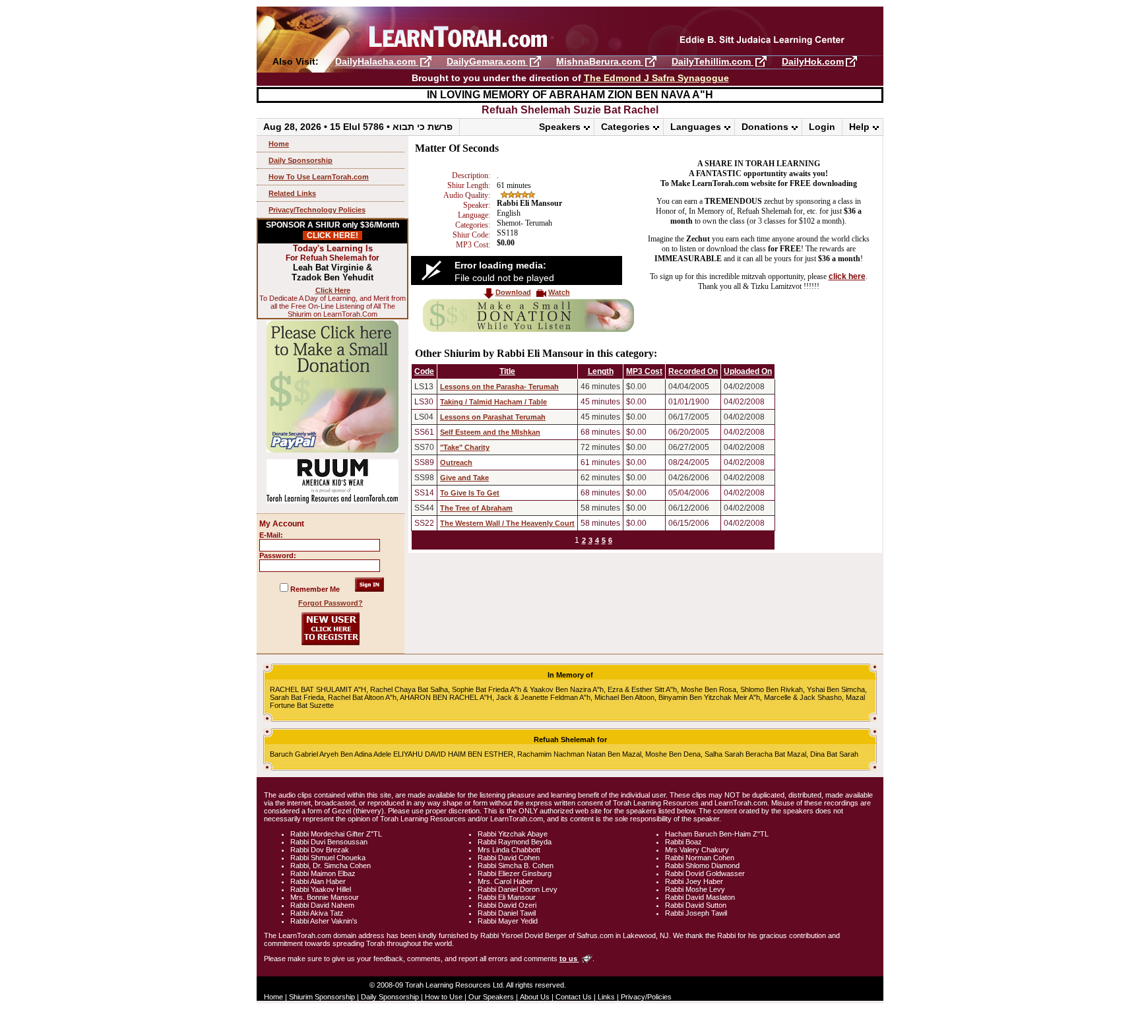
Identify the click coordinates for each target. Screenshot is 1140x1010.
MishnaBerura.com (599, 61)
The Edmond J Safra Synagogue (656, 78)
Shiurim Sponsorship (322, 997)
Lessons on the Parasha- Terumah (499, 387)
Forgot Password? (330, 603)
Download (513, 292)
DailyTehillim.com (712, 61)
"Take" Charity (465, 447)
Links (606, 997)
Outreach (456, 462)
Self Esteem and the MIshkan (490, 432)
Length (601, 371)
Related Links (292, 193)
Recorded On (693, 371)
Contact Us (573, 997)
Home (279, 144)
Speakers (560, 126)
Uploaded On (748, 371)
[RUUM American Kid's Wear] (332, 501)
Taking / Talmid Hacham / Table (493, 402)
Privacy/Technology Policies (317, 210)
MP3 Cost (644, 371)
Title (507, 371)
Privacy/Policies (646, 997)
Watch (559, 292)
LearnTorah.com (570, 31)
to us (569, 959)
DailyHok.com (813, 61)
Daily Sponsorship (300, 160)
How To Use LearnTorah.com (319, 177)
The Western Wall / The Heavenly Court (507, 523)
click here (847, 276)
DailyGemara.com (487, 61)
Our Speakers (491, 997)
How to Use (443, 997)
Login (822, 126)
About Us (535, 997)
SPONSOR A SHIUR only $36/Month (332, 230)
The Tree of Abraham (476, 508)
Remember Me (315, 589)
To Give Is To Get (469, 493)
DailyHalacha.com (376, 61)
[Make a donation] (528, 329)
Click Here (332, 290)
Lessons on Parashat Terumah (493, 417)
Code (424, 371)
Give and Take (464, 478)
